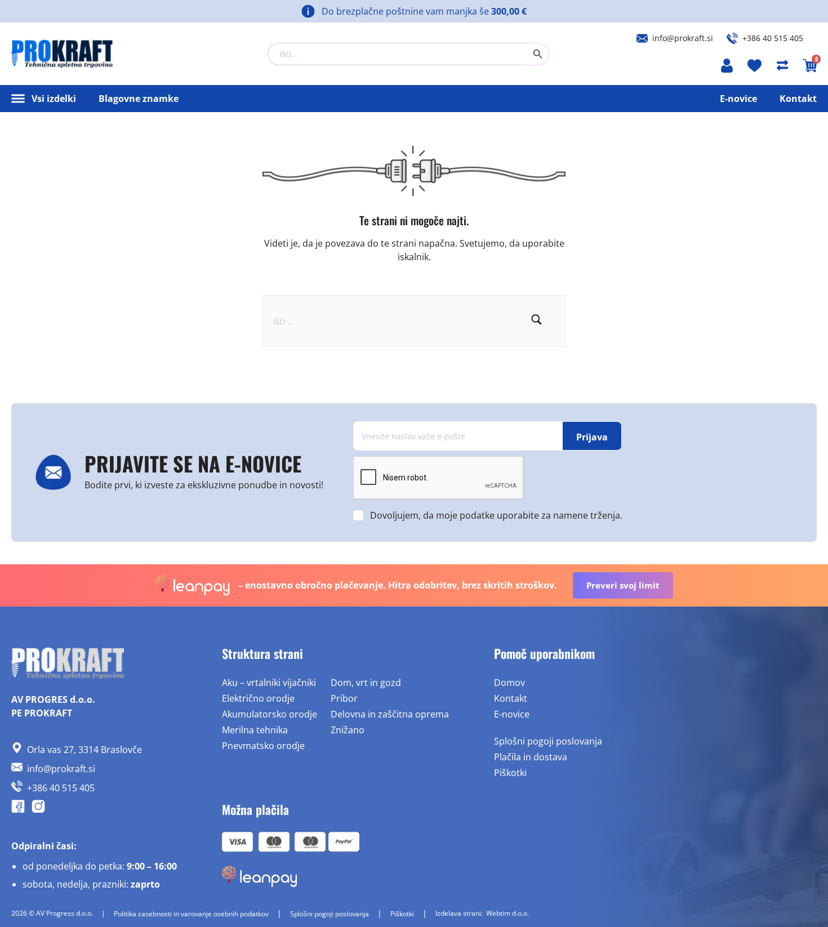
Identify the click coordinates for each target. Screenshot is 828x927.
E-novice (738, 98)
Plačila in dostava (530, 757)
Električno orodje (258, 698)
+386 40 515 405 (772, 38)
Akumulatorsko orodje (269, 714)
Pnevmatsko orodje (263, 745)
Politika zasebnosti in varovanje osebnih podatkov (191, 914)
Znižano (347, 730)
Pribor (344, 698)
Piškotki (510, 772)
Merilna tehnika (255, 730)
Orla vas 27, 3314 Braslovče (84, 749)
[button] (536, 321)
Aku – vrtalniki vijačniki (269, 682)
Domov (509, 682)
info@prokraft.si (682, 38)
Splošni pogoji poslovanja (548, 741)
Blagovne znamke (139, 98)
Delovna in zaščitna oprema (390, 714)
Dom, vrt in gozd (366, 682)
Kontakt (798, 98)
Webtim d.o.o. (507, 913)
